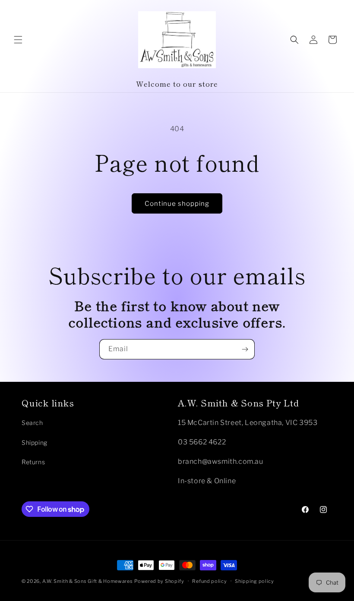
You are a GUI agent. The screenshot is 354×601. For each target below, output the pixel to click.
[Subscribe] (244, 349)
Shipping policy (254, 581)
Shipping (34, 442)
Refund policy (209, 581)
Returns (33, 462)
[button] (18, 39)
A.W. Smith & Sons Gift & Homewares (87, 581)
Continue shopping (177, 204)
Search (32, 422)
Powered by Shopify (159, 581)
